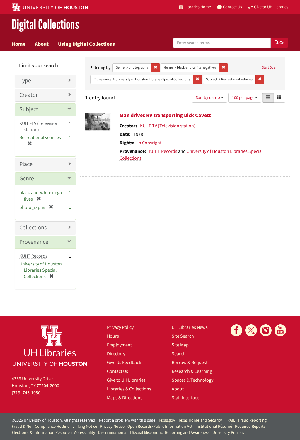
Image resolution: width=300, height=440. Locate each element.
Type (25, 81)
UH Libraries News (190, 327)
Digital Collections (45, 25)
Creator (28, 95)
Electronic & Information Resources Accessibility (53, 433)
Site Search (183, 336)
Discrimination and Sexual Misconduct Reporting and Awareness (153, 433)
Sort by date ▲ (208, 98)
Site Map (180, 345)
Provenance (33, 242)
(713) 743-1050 (26, 393)
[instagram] (266, 330)
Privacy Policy (120, 327)
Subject (28, 109)
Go (281, 43)
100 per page (243, 98)
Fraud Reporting (252, 420)
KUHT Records (163, 151)
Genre (26, 179)
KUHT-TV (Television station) (167, 126)
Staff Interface (185, 398)
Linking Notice (84, 426)
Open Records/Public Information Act (159, 426)
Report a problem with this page (127, 420)
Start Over (269, 67)
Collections (33, 228)
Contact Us (117, 371)
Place (26, 164)
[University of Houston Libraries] (50, 345)
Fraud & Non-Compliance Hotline (40, 426)
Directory (116, 354)
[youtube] (280, 330)
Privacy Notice (112, 426)
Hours (113, 336)
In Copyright (149, 143)
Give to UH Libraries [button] (271, 7)
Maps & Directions (124, 398)
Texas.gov (166, 420)
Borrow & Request (189, 362)
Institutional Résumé (213, 426)
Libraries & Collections (129, 389)
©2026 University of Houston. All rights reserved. (54, 420)
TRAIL (230, 420)
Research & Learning (192, 371)
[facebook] (236, 330)
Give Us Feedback (124, 362)
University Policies (228, 433)
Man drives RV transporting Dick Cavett (165, 115)
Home (18, 44)
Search (178, 354)
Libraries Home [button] (198, 7)
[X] (251, 330)
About (42, 44)
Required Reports (250, 426)
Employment (119, 345)
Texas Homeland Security (200, 420)
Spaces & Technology (192, 380)
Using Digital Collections (86, 44)
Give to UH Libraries (126, 380)
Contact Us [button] (232, 7)
